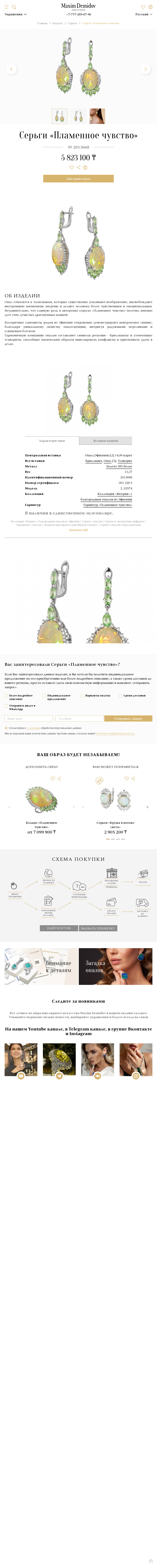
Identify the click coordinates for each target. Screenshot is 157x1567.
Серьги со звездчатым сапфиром (124, 521)
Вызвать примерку (98, 928)
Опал (107, 460)
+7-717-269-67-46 (78, 14)
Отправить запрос (128, 718)
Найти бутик (59, 928)
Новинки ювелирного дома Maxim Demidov (71, 525)
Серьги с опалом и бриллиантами (120, 525)
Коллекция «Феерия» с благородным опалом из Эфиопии (45, 521)
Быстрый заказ (78, 178)
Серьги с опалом (92, 521)
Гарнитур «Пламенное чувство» (107, 505)
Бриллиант (93, 460)
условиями (33, 728)
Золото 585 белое (119, 466)
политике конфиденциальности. (115, 733)
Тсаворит (125, 460)
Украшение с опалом (28, 525)
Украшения (13, 14)
